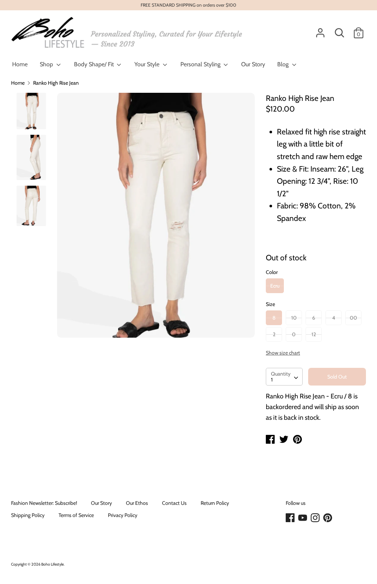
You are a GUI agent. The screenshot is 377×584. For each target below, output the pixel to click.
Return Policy (215, 503)
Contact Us (174, 503)
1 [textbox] (272, 379)
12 (313, 334)
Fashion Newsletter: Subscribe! (44, 503)
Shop (47, 64)
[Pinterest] (328, 518)
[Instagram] (316, 518)
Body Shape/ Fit (94, 64)
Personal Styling (201, 64)
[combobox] (284, 377)
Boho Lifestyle (52, 564)
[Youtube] (303, 518)
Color (272, 272)
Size (270, 304)
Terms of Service (76, 515)
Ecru (274, 285)
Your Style (147, 64)
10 (294, 317)
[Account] (320, 29)
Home (20, 64)
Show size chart (283, 352)
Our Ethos (137, 503)
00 (353, 317)
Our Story (253, 64)
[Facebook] (291, 518)
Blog (283, 64)
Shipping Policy (28, 515)
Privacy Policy (122, 515)
